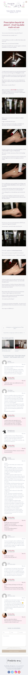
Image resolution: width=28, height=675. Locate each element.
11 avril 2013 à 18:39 (11, 459)
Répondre (23, 364)
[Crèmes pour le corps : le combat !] (21, 344)
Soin (18, 29)
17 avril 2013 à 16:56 (11, 518)
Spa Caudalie (14, 89)
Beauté (15, 29)
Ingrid (9, 594)
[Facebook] (9, 672)
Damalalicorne (11, 430)
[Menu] (26, 2)
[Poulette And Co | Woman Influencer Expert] (14, 663)
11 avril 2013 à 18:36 (11, 431)
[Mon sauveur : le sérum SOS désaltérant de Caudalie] (8, 344)
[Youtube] (19, 672)
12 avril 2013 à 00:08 (11, 564)
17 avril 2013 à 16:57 (11, 551)
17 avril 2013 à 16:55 (11, 416)
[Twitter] (12, 672)
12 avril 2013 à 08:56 (11, 596)
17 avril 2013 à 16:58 (11, 615)
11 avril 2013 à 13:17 (11, 362)
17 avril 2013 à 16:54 (11, 378)
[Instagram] (15, 672)
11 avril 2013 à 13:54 (11, 391)
